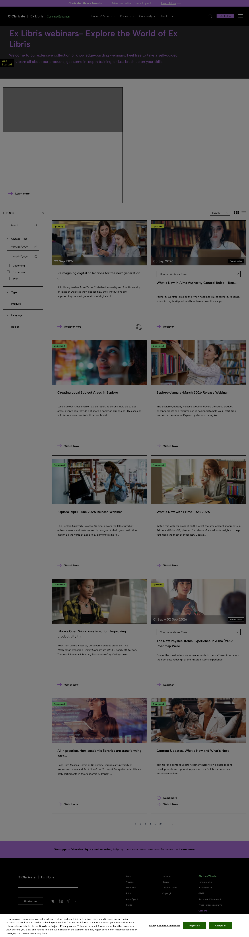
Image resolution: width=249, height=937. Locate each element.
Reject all (194, 925)
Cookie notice (47, 926)
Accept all (220, 925)
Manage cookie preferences (164, 925)
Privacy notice (68, 926)
